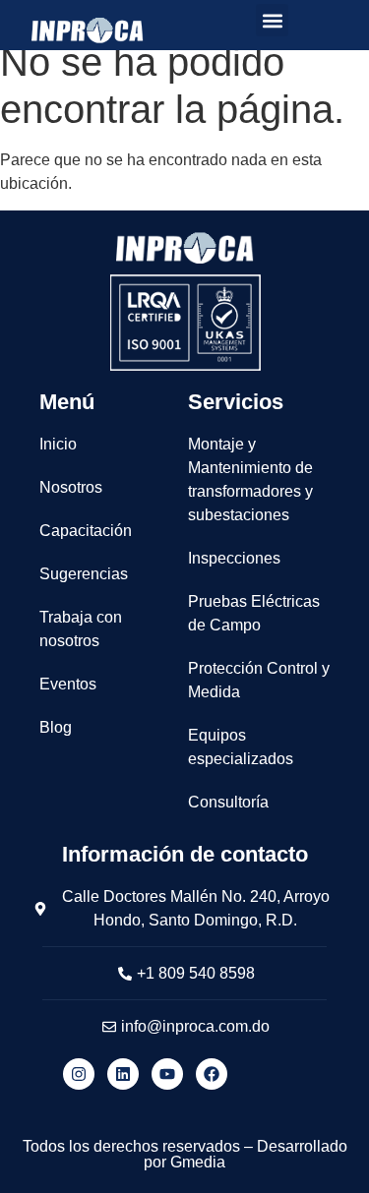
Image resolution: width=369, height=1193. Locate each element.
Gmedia (197, 1162)
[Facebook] (211, 1074)
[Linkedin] (123, 1074)
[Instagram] (78, 1074)
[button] (272, 20)
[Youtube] (167, 1074)
